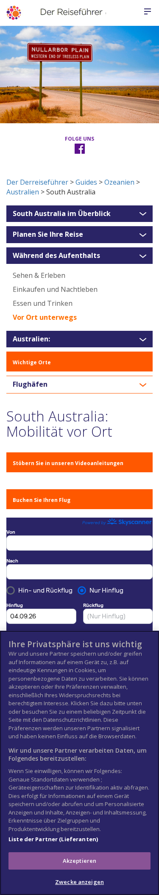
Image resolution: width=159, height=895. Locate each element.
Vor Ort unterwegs (45, 317)
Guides (86, 182)
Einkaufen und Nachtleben (55, 289)
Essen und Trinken (43, 303)
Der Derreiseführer (37, 182)
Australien (22, 192)
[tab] (79, 213)
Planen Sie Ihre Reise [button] (48, 234)
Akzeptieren (79, 861)
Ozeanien (119, 182)
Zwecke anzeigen (79, 882)
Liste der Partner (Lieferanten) (53, 839)
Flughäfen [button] (30, 384)
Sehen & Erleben (39, 275)
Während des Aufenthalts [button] (56, 256)
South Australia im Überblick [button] (62, 214)
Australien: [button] (31, 339)
